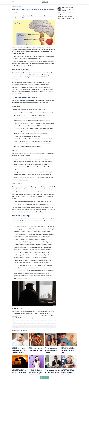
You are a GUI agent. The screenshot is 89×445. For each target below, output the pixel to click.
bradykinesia (17, 234)
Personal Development (66, 369)
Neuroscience (15, 6)
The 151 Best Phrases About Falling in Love (35, 349)
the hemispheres (37, 191)
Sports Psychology (33, 369)
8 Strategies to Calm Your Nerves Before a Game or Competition (35, 372)
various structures (31, 61)
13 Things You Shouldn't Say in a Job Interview (52, 371)
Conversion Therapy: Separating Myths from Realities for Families (19, 350)
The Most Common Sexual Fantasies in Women (51, 350)
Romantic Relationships (67, 347)
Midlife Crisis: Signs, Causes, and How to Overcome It (67, 372)
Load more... (44, 377)
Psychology (15, 347)
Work (46, 369)
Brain (20, 6)
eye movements (23, 180)
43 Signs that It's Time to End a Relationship (19, 371)
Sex (45, 347)
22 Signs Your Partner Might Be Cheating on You (68, 350)
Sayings (30, 347)
